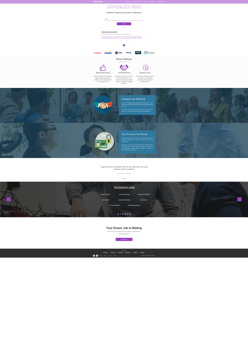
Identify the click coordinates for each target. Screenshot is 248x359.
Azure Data (104, 36)
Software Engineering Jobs (115, 5)
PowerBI (118, 36)
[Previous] (8, 199)
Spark (140, 36)
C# (121, 36)
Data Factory (129, 36)
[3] (125, 178)
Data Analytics (111, 36)
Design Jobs (110, 7)
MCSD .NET (134, 38)
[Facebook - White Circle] (94, 256)
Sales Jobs (127, 5)
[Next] (239, 199)
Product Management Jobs (122, 7)
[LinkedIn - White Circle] (97, 256)
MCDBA (140, 38)
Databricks (104, 38)
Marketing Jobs (136, 5)
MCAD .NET (127, 38)
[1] (122, 178)
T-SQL (124, 36)
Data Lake (135, 36)
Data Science (110, 38)
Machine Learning (119, 38)
